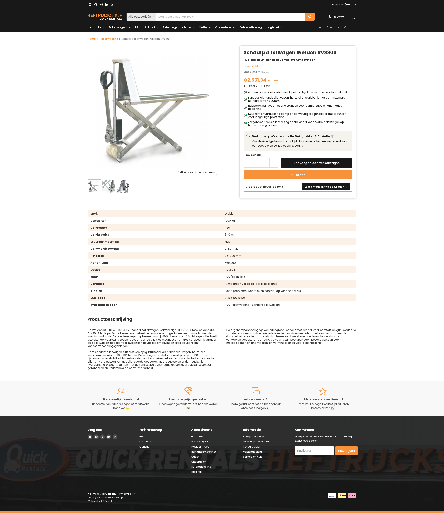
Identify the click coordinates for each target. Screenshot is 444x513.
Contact (350, 27)
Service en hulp (252, 456)
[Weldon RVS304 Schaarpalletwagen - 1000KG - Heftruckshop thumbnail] (94, 187)
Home (317, 27)
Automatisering (250, 27)
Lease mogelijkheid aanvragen (326, 186)
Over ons (332, 27)
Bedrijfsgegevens (254, 436)
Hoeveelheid (252, 155)
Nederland (343, 4)
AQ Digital (106, 501)
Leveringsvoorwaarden (257, 441)
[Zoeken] (310, 17)
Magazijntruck (145, 27)
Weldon (256, 66)
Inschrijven (346, 450)
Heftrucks (95, 27)
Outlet (204, 27)
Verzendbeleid (252, 451)
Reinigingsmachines (177, 27)
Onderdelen (224, 27)
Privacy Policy (127, 493)
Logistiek (273, 27)
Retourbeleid (251, 446)
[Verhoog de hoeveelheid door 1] (274, 163)
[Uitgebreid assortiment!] (323, 398)
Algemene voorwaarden (102, 493)
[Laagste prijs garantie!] (188, 398)
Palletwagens (119, 27)
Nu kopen (298, 175)
